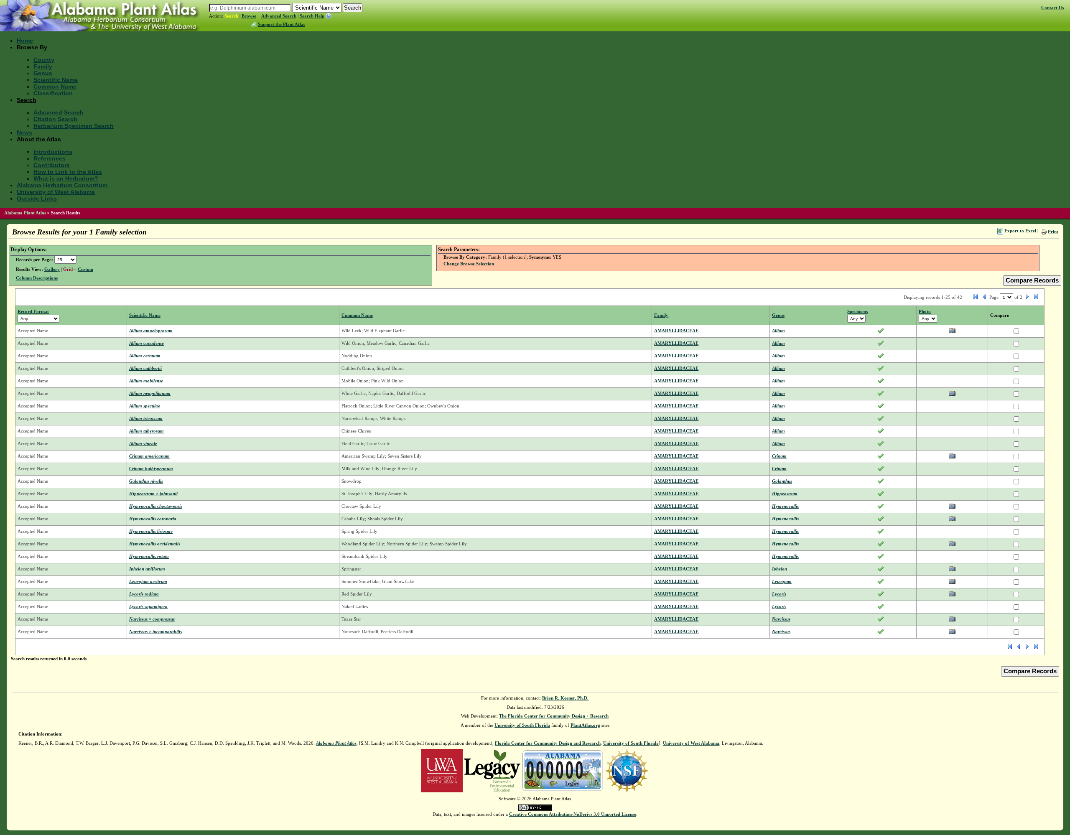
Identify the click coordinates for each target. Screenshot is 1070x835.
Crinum (779, 455)
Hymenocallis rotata (149, 556)
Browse (249, 15)
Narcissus (781, 618)
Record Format (33, 311)
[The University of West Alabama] (442, 770)
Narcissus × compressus (152, 618)
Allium (778, 330)
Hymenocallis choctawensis (155, 506)
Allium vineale (143, 443)
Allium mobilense (146, 380)
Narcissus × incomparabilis (155, 631)
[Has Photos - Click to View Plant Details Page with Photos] (952, 332)
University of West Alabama (56, 191)
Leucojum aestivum (148, 581)
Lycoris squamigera (148, 606)
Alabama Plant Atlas (25, 212)
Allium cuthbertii (145, 368)
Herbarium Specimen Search (73, 125)
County (43, 59)
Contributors (51, 165)
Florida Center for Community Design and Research (548, 743)
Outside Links (37, 198)
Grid (68, 269)
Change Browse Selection (468, 263)
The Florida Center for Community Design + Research (554, 715)
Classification (53, 93)
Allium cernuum (144, 355)
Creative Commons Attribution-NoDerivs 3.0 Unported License (572, 814)
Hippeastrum (784, 493)
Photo (925, 311)
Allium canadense (146, 343)
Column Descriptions (37, 277)
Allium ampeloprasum (151, 330)
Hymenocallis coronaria (152, 518)
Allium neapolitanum (150, 393)
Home (25, 40)
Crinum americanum (149, 455)
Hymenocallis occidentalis (154, 543)
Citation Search (55, 119)
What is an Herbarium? (65, 178)
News (24, 132)
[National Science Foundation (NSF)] (627, 770)
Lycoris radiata (144, 593)
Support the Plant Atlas (281, 24)
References (49, 158)
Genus (42, 73)
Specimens (857, 311)
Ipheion (779, 568)
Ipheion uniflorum (147, 568)
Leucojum (782, 581)
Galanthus (782, 481)
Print (1053, 231)
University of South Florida (522, 725)
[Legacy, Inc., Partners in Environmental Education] (492, 770)
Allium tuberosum (146, 430)
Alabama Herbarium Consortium (62, 185)
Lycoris (779, 593)
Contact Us (1052, 7)
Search (231, 15)
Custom (85, 269)
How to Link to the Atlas (67, 171)
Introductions (52, 151)
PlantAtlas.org (585, 725)
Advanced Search (278, 15)
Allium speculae (144, 405)
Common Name (54, 86)
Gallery (52, 269)
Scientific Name (55, 79)
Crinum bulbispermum (151, 468)
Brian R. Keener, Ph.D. (565, 697)
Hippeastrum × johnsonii (153, 493)
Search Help (312, 15)
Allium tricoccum (146, 418)
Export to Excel (1020, 230)
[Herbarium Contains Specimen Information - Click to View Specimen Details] (880, 332)
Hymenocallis (785, 506)
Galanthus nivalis (146, 481)
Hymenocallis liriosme (151, 531)
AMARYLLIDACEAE (676, 330)
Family (42, 66)
